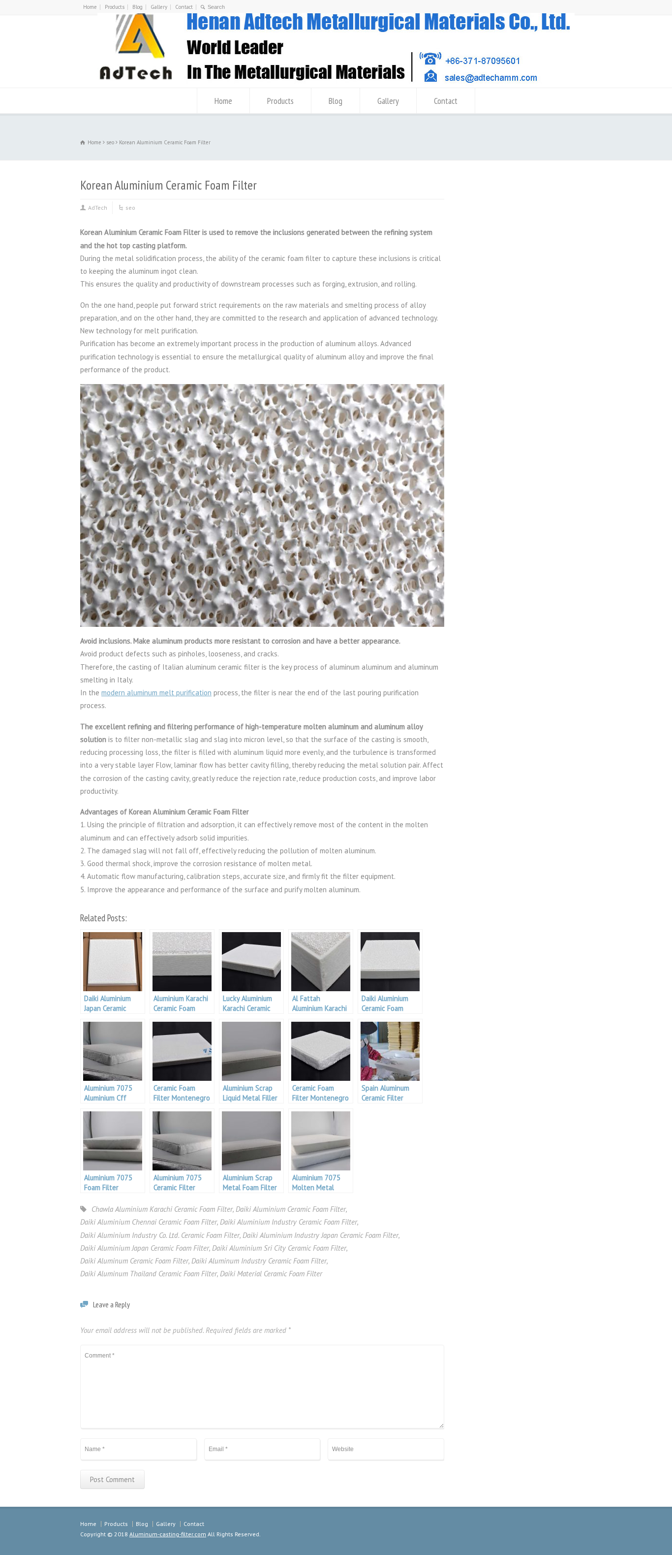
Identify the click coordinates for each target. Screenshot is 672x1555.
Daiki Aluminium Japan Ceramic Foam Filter (144, 1248)
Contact (184, 6)
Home (90, 6)
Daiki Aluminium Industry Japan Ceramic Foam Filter (320, 1235)
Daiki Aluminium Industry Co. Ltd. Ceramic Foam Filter (160, 1235)
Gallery (159, 6)
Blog (137, 6)
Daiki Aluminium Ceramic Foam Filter (291, 1209)
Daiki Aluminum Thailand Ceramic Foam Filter (148, 1273)
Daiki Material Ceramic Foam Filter (271, 1273)
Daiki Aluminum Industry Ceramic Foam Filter (259, 1260)
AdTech (97, 207)
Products (114, 6)
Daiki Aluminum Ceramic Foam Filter (134, 1260)
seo (130, 207)
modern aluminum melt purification (156, 692)
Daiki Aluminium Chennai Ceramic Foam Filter (148, 1222)
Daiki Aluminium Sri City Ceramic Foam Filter (279, 1248)
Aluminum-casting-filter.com (167, 1534)
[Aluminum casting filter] (336, 83)
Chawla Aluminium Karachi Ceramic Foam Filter (162, 1209)
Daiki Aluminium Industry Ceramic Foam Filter (288, 1222)
